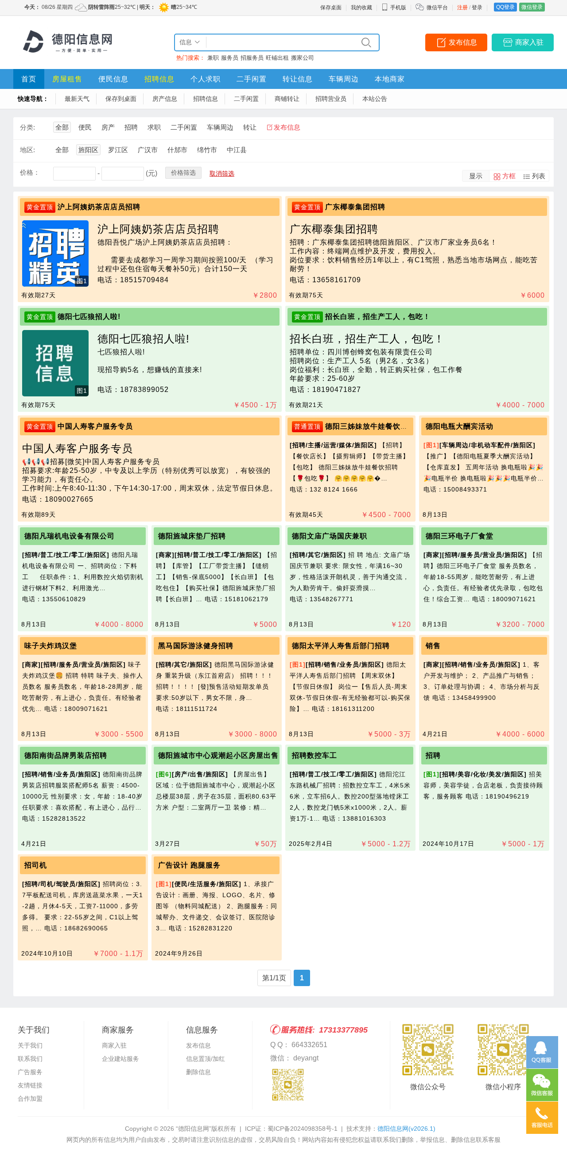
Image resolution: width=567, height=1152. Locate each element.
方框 (509, 176)
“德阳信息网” (193, 1128)
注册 (462, 7)
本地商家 (390, 79)
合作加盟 (30, 1098)
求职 (154, 127)
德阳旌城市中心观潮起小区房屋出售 (218, 755)
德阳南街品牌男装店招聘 (65, 755)
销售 (433, 645)
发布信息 (463, 42)
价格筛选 (183, 172)
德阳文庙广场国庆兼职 (329, 536)
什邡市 (177, 150)
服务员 (229, 57)
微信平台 (437, 7)
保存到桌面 (120, 98)
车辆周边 (344, 79)
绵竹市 (207, 150)
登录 (477, 7)
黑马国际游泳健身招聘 (195, 645)
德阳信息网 (406, 1128)
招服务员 (252, 57)
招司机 (35, 865)
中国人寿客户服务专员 (95, 426)
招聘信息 (159, 79)
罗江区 (118, 150)
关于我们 (30, 1045)
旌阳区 (88, 150)
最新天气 (77, 98)
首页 (28, 79)
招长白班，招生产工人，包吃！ (378, 316)
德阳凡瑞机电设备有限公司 (69, 536)
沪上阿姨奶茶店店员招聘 (99, 207)
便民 (85, 127)
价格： (30, 172)
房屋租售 (67, 79)
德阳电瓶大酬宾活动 (459, 426)
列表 (538, 176)
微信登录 (532, 7)
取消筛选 (222, 173)
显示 (475, 176)
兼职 (213, 57)
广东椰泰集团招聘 (355, 207)
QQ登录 (505, 7)
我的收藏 (361, 7)
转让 (249, 127)
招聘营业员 (330, 98)
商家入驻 (529, 42)
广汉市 (148, 150)
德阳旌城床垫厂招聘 (192, 536)
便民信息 (113, 79)
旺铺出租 (277, 57)
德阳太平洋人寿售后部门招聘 (341, 645)
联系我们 (30, 1058)
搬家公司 (302, 57)
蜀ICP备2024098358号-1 (303, 1128)
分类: (27, 127)
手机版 (398, 7)
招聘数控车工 (314, 755)
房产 (108, 127)
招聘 (131, 127)
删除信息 (198, 1071)
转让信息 (298, 79)
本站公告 (374, 98)
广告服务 (30, 1071)
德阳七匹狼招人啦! (89, 316)
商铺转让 (287, 98)
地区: (27, 150)
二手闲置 (252, 79)
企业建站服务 (120, 1058)
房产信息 (164, 98)
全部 (62, 127)
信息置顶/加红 (205, 1058)
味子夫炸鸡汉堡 (50, 645)
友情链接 (30, 1085)
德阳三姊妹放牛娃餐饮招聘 (370, 426)
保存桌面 (331, 7)
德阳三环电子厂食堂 (459, 536)
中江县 (237, 150)
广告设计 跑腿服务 (189, 865)
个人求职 (205, 79)
